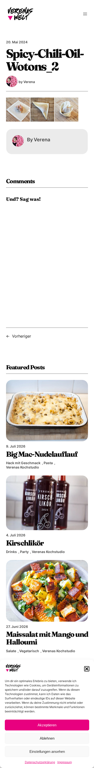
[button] (86, 668)
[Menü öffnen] (85, 14)
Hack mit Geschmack (23, 463)
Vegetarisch (29, 651)
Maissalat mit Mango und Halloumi (47, 638)
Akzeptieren (47, 725)
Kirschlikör (25, 543)
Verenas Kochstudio (22, 467)
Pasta (48, 463)
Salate (11, 651)
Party (24, 552)
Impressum (64, 762)
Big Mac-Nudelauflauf (42, 454)
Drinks (11, 552)
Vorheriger (21, 336)
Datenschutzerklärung (40, 762)
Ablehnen (47, 738)
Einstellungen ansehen (47, 751)
